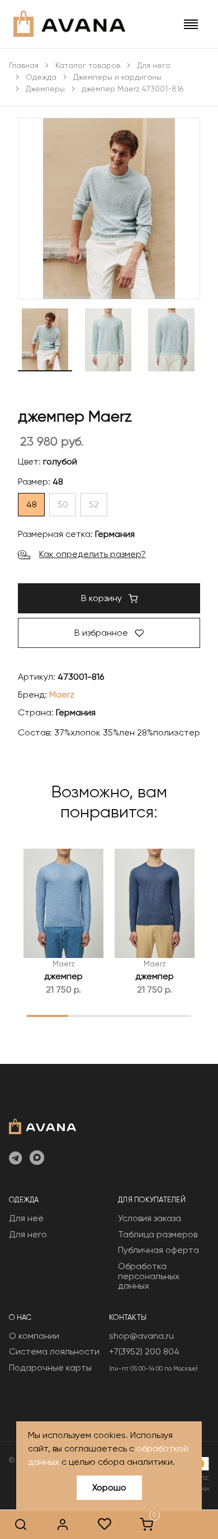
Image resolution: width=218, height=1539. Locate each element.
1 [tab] (47, 1015)
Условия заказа (149, 1218)
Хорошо (109, 1487)
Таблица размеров (157, 1234)
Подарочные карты (50, 1367)
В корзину (102, 598)
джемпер (63, 976)
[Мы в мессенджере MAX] (37, 1159)
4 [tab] (170, 1015)
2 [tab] (88, 1015)
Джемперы (45, 88)
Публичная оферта (158, 1250)
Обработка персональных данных (148, 1276)
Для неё (26, 1218)
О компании (34, 1335)
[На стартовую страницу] (42, 1125)
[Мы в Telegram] (15, 1159)
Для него (153, 65)
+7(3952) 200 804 (144, 1351)
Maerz (61, 694)
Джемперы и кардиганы (117, 76)
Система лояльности (54, 1351)
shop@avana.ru (141, 1335)
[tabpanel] (63, 922)
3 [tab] (129, 1015)
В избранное (102, 632)
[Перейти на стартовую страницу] (69, 24)
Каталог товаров (87, 65)
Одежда (41, 76)
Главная (24, 65)
